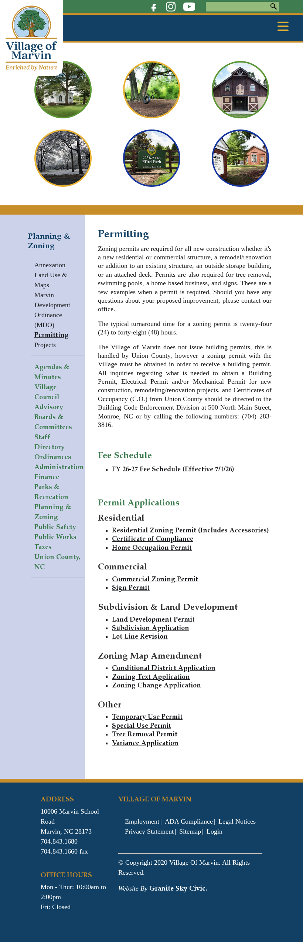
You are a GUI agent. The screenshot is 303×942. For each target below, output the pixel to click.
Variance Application (145, 743)
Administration (59, 467)
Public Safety (55, 527)
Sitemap (190, 831)
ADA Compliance (189, 821)
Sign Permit (131, 587)
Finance (46, 477)
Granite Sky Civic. (178, 888)
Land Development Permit (153, 619)
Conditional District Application (163, 668)
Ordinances (52, 457)
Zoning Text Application (151, 677)
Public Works (55, 537)
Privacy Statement (149, 831)
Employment (142, 821)
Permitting (51, 335)
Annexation (49, 265)
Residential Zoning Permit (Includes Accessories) (190, 530)
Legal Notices (237, 821)
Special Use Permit (141, 725)
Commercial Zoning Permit (155, 579)
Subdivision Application (150, 628)
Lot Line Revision (140, 636)
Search (273, 6)
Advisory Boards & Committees (53, 417)
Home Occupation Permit (152, 548)
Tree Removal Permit (144, 734)
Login (214, 831)
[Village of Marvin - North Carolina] (31, 37)
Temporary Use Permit (147, 717)
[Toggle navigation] (283, 26)
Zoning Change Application (156, 685)
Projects (45, 345)
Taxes (43, 547)
